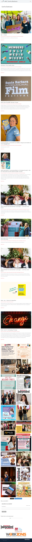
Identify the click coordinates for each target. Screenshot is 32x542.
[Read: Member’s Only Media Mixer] (16, 53)
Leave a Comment (3, 209)
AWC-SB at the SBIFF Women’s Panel (9, 102)
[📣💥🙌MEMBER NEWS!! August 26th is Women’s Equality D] (8, 458)
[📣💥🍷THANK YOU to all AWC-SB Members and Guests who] (8, 443)
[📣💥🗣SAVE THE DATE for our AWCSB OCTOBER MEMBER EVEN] (23, 428)
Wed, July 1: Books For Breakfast (8, 300)
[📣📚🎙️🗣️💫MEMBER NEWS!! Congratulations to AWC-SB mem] (8, 366)
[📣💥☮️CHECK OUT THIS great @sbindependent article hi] (23, 397)
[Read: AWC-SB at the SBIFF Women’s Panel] (16, 88)
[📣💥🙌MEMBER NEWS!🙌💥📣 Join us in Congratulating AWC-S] (23, 381)
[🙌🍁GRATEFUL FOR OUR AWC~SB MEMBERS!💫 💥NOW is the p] (23, 351)
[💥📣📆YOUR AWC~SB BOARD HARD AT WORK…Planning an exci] (23, 366)
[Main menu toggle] (30, 1)
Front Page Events (8, 36)
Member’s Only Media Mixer (7, 65)
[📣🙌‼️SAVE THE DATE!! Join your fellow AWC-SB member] (8, 412)
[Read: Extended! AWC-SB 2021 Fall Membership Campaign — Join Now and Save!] (16, 227)
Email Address (4, 506)
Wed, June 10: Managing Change (9, 330)
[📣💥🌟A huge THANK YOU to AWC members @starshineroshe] (23, 412)
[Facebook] (25, 539)
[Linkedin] (27, 539)
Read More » (2, 72)
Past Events (12, 66)
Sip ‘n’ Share (4, 34)
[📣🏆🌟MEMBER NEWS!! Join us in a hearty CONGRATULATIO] (8, 474)
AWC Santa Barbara (10, 1)
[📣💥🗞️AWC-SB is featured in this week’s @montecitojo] (8, 428)
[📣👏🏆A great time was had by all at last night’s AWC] (8, 397)
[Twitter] (26, 539)
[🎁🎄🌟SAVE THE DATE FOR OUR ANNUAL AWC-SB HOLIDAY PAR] (8, 381)
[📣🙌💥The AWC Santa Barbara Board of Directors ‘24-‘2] (23, 458)
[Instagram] (29, 539)
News (17, 209)
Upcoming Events (13, 36)
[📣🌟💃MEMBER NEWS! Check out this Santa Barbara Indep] (23, 474)
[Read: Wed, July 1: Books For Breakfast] (16, 290)
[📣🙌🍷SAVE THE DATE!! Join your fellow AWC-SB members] (23, 443)
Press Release (24, 209)
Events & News (3, 36)
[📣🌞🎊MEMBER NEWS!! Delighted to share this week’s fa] (23, 489)
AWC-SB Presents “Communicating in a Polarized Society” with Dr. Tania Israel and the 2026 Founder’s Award (15, 171)
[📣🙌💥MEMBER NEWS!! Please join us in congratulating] (8, 351)
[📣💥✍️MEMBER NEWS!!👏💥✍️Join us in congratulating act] (8, 489)
